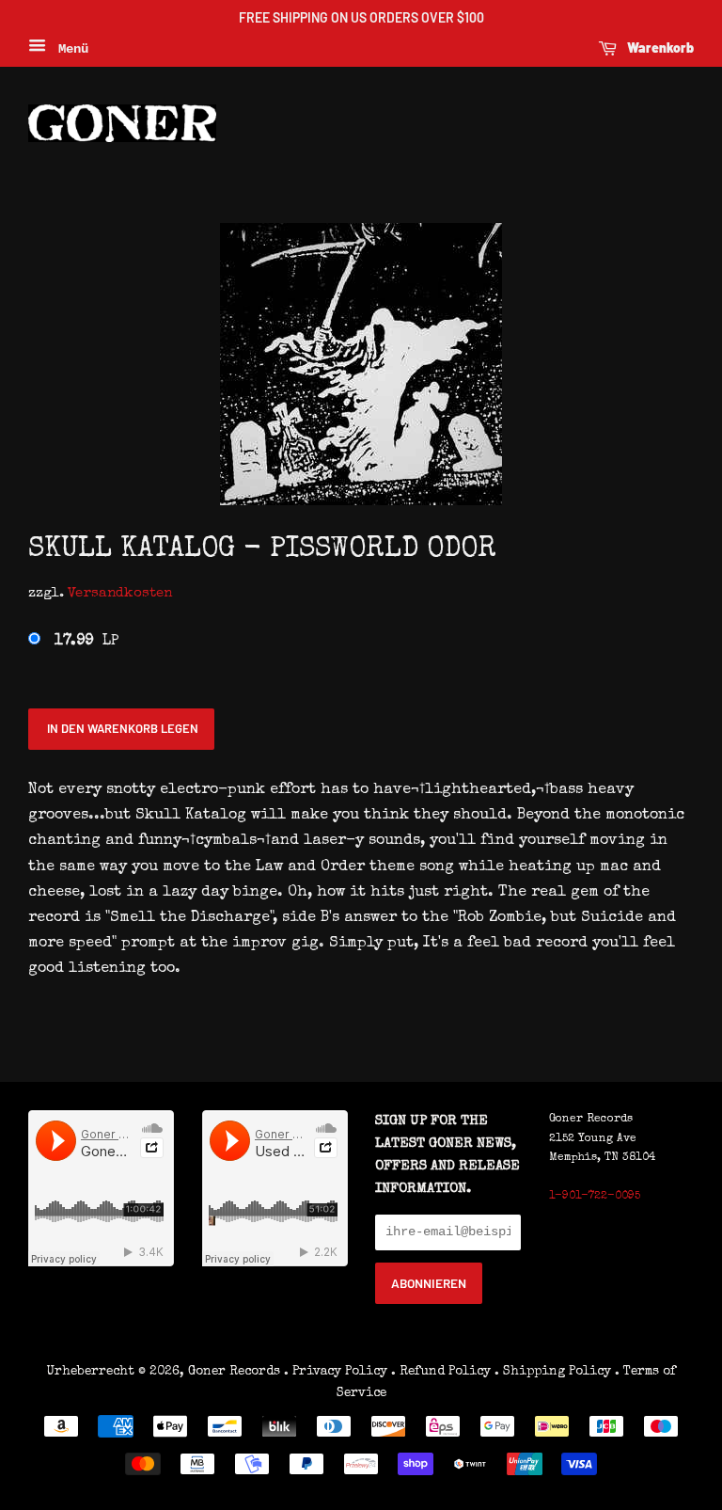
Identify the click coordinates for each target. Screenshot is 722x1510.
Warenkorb (659, 48)
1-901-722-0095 (594, 1196)
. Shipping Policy (552, 1371)
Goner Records (236, 1371)
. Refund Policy (441, 1371)
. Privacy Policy (335, 1371)
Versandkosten (120, 593)
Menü (69, 48)
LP (86, 641)
